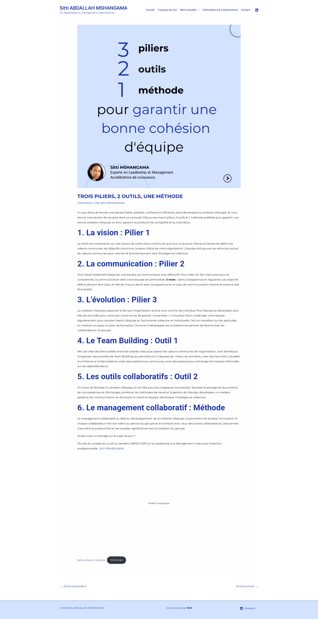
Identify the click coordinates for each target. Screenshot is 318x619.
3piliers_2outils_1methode (91, 560)
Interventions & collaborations (220, 9)
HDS (189, 607)
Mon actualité (188, 9)
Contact (245, 9)
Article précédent (73, 586)
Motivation (86, 203)
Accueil (150, 9)
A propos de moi (167, 9)
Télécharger (116, 560)
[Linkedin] (256, 10)
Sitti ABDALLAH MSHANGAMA (93, 8)
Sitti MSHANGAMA (111, 448)
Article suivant (247, 586)
